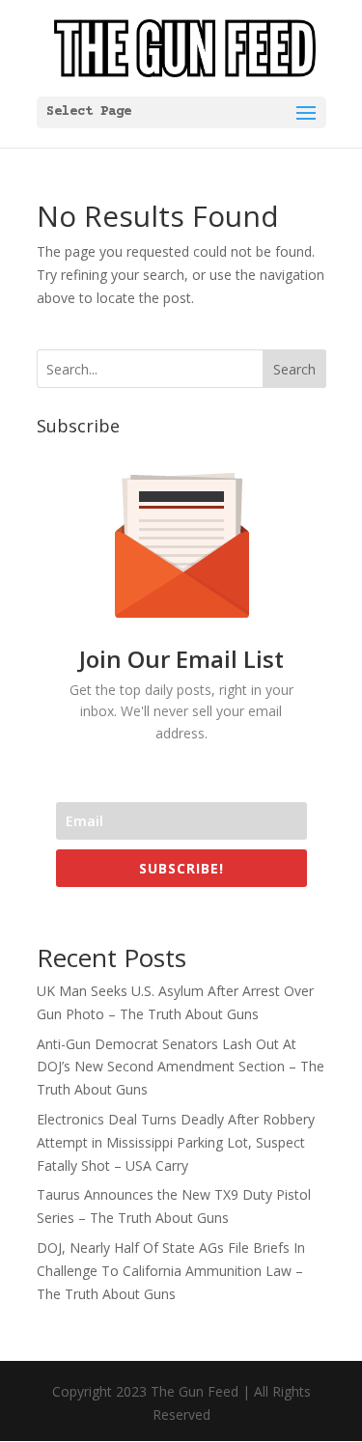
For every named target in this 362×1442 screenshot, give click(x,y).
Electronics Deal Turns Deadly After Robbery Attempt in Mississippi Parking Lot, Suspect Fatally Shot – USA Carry (176, 1142)
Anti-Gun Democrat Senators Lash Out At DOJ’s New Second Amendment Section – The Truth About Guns (180, 1067)
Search (294, 369)
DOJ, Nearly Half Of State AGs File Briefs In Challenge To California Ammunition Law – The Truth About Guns (171, 1270)
